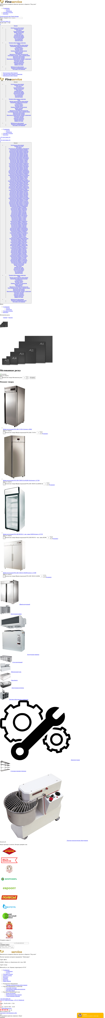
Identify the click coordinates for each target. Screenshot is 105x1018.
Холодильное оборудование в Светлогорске (19, 198)
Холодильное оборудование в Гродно (19, 162)
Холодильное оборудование (17, 28)
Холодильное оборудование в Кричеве (19, 176)
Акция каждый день (9, 16)
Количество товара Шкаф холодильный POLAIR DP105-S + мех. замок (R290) (25, 537)
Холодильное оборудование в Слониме (19, 199)
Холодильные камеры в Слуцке (18, 258)
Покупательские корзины (19, 56)
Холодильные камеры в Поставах (19, 251)
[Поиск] (1, 20)
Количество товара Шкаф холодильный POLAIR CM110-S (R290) (22, 576)
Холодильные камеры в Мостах (18, 243)
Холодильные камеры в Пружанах (19, 252)
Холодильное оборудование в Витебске (19, 156)
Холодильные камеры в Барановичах (19, 206)
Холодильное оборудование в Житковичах (19, 166)
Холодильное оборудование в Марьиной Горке (19, 181)
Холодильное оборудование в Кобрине (19, 174)
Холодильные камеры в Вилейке (19, 213)
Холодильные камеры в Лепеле (18, 235)
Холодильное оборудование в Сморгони (18, 201)
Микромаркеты (18, 53)
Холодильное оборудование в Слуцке (19, 200)
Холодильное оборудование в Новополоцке (19, 187)
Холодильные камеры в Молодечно (19, 242)
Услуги (8, 9)
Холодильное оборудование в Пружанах (18, 194)
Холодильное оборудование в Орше (18, 189)
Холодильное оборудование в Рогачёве (19, 197)
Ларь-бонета (19, 33)
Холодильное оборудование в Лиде (19, 178)
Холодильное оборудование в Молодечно (19, 184)
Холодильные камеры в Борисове (19, 209)
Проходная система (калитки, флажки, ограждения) (19, 59)
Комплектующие (19, 40)
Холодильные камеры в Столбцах (19, 261)
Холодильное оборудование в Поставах (19, 193)
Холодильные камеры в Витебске (19, 214)
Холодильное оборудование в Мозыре (19, 183)
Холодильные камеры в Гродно (19, 220)
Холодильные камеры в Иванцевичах (19, 228)
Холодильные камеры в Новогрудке (18, 244)
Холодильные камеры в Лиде (19, 236)
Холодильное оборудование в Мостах (19, 185)
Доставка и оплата (8, 12)
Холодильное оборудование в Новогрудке (19, 186)
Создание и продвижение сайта (8, 1013)
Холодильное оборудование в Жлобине (19, 167)
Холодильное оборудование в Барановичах (19, 148)
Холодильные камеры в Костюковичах (19, 232)
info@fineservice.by (7, 1008)
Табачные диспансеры (19, 62)
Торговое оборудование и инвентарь (17, 42)
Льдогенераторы (19, 39)
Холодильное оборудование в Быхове (19, 154)
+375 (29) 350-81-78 (5, 21)
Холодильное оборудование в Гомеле (19, 160)
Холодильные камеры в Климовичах (18, 230)
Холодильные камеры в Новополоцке (19, 245)
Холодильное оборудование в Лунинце (19, 179)
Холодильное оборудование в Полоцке (19, 192)
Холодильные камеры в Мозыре (18, 240)
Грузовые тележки (19, 48)
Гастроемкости (18, 47)
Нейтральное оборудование (17, 66)
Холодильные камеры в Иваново (19, 227)
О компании (6, 8)
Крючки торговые (19, 52)
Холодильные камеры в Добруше (19, 222)
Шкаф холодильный (19, 32)
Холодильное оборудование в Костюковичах (18, 175)
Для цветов (19, 30)
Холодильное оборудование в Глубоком (19, 159)
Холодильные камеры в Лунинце (19, 237)
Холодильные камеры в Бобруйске (19, 208)
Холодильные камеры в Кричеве (18, 234)
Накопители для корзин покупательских (19, 54)
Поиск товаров (4, 18)
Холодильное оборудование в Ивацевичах (19, 170)
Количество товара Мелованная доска (12, 377)
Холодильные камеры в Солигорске (18, 260)
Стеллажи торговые (18, 61)
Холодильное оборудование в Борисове (18, 152)
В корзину (32, 377)
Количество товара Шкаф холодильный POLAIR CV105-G (20, 432)
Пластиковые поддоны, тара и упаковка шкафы (19, 55)
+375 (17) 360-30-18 (5, 1000)
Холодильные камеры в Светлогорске (19, 255)
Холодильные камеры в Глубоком (19, 216)
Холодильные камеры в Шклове (18, 262)
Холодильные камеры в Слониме (19, 257)
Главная (5, 317)
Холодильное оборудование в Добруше (19, 164)
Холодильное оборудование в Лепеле (19, 177)
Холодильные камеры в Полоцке (19, 250)
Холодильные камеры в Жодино (18, 225)
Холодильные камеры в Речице (19, 253)
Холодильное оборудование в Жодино (19, 168)
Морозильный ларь (18, 34)
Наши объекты (7, 981)
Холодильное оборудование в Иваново (19, 169)
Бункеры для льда (19, 29)
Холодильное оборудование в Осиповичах (19, 190)
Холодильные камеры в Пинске (19, 249)
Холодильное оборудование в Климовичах (19, 172)
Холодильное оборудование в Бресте (19, 153)
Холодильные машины (19, 37)
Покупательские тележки (19, 57)
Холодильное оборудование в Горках (19, 161)
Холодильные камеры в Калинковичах (19, 229)
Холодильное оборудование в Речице (19, 195)
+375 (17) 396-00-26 (17, 1000)
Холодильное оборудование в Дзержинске (19, 163)
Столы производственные (13, 996)
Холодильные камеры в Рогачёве (19, 254)
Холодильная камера (19, 36)
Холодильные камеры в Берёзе (19, 207)
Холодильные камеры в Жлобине (19, 224)
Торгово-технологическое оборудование (19, 45)
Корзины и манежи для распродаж (19, 50)
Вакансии (5, 979)
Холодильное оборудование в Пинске (19, 191)
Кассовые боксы (19, 49)
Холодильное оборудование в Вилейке (19, 155)
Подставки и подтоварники (19, 69)
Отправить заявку (5, 944)
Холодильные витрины (19, 31)
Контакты (5, 13)
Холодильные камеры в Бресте (19, 210)
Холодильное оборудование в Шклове (19, 205)
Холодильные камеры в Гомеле (18, 217)
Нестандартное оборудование (14, 994)
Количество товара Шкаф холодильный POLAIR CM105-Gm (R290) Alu (24, 483)
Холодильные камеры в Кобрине (18, 231)
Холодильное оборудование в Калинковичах (18, 171)
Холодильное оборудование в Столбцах (18, 204)
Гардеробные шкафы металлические (18, 46)
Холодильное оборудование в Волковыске (19, 157)
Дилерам (5, 978)
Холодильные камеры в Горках (19, 219)
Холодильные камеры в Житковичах (18, 223)
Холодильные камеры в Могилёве (19, 239)
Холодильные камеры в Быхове (18, 212)
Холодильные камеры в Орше (19, 246)
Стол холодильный (18, 38)
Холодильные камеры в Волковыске (18, 215)
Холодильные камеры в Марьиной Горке (18, 238)
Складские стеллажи (19, 60)
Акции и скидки (7, 975)
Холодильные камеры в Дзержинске (18, 221)
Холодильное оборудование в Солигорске (19, 202)
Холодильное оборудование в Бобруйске (18, 151)
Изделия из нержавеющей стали (18, 68)
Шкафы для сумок (19, 64)
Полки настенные (11, 993)
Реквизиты (9, 11)
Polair (19, 44)
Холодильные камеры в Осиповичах (18, 247)
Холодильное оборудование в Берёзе (19, 149)
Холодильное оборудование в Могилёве (18, 182)
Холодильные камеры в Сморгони (19, 259)
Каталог (16, 25)
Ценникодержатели (18, 63)
